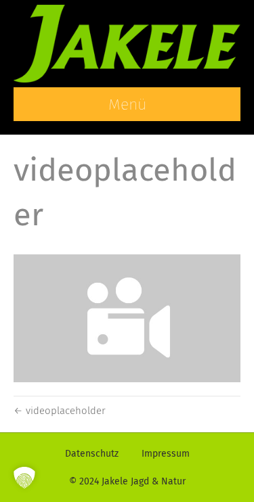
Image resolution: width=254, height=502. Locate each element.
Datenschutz (92, 453)
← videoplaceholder (60, 411)
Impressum (166, 453)
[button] (24, 477)
